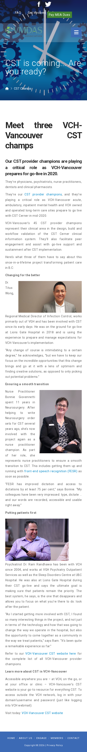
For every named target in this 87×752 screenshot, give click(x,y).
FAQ (18, 12)
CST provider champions (43, 194)
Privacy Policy (55, 745)
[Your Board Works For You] (23, 31)
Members (57, 738)
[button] (76, 32)
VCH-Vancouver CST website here (50, 653)
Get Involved (37, 12)
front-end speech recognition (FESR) (50, 471)
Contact (73, 738)
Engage (41, 738)
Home (11, 738)
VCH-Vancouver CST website (42, 713)
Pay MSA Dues (59, 14)
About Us (25, 738)
